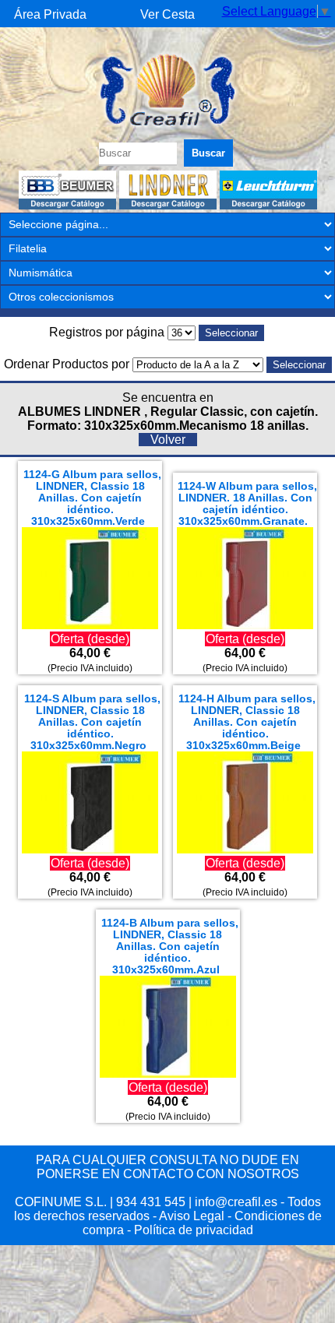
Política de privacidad (193, 1230)
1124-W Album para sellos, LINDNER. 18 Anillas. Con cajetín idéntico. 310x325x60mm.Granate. (247, 503)
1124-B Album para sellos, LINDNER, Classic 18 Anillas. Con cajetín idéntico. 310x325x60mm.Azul (169, 946)
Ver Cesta (167, 14)
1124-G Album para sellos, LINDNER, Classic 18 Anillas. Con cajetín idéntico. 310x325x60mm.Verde (92, 498)
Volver (167, 439)
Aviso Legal (191, 1216)
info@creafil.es (236, 1202)
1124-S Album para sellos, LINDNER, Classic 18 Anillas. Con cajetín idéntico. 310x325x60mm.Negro (92, 722)
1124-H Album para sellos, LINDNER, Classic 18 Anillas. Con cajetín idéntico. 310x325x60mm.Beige (247, 722)
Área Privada (50, 14)
